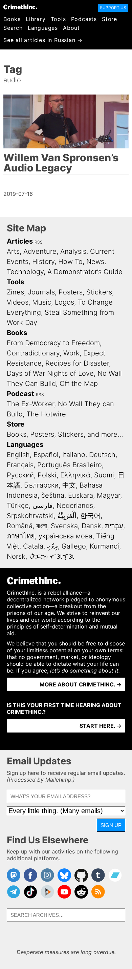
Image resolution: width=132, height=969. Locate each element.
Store (109, 19)
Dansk (91, 526)
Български (41, 485)
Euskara (80, 495)
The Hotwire (46, 414)
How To (70, 261)
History (43, 261)
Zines (15, 292)
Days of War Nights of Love (50, 373)
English (18, 455)
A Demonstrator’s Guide (85, 272)
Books (12, 19)
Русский (20, 475)
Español (46, 455)
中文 (69, 485)
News (95, 261)
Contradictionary (33, 353)
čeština (52, 495)
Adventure (40, 251)
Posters (71, 292)
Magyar (108, 495)
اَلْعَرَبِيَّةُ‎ (67, 516)
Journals (41, 292)
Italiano (73, 455)
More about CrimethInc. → (81, 684)
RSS (39, 242)
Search (13, 27)
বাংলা (41, 526)
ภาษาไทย (21, 536)
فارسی (42, 505)
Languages (43, 27)
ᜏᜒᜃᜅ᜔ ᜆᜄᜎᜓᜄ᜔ (51, 556)
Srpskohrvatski (30, 516)
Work (71, 353)
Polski (47, 475)
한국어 (90, 516)
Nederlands (75, 505)
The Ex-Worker (30, 404)
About (71, 27)
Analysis (73, 251)
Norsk (16, 556)
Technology (25, 272)
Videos (17, 302)
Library (36, 19)
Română (19, 526)
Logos (64, 302)
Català (33, 546)
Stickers (99, 292)
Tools (58, 19)
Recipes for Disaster (77, 363)
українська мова (65, 536)
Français (20, 465)
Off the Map (79, 383)
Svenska (64, 526)
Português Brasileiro (69, 465)
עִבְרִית (114, 526)
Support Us (113, 7)
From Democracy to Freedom (53, 343)
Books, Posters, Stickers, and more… (65, 434)
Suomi (104, 475)
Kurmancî (104, 546)
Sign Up (111, 825)
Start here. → (101, 725)
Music (41, 302)
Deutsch (102, 455)
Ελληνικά (75, 475)
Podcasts (84, 19)
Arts (13, 251)
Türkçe (18, 505)
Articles (20, 241)
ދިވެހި (52, 546)
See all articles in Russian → (43, 40)
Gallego (74, 546)
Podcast (20, 394)
